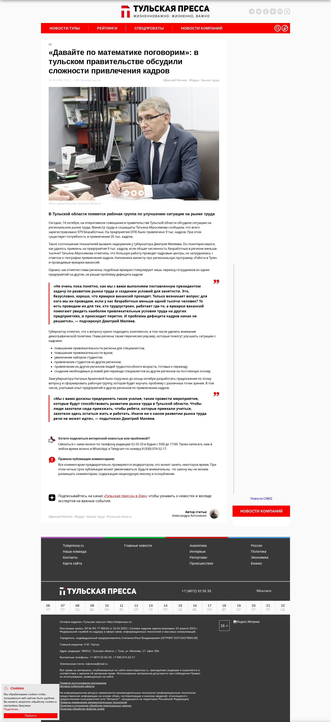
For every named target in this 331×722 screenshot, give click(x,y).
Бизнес (256, 563)
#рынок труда (210, 80)
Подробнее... (12, 709)
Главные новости (138, 546)
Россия (256, 546)
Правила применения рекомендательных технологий (93, 702)
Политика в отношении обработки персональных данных (95, 705)
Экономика (259, 557)
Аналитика (198, 546)
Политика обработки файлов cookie (82, 708)
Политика (258, 551)
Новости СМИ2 (261, 498)
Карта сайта (72, 563)
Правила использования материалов (83, 682)
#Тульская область (119, 516)
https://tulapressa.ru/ (119, 621)
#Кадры (194, 80)
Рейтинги (107, 28)
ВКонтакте (264, 591)
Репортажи (198, 557)
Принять (31, 715)
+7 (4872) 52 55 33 (196, 591)
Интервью (198, 551)
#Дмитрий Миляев (175, 80)
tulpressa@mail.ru (97, 663)
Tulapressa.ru (73, 546)
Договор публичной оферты (77, 686)
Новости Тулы (65, 28)
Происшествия (201, 563)
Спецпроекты (149, 28)
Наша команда (74, 551)
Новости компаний (201, 28)
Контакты (70, 557)
